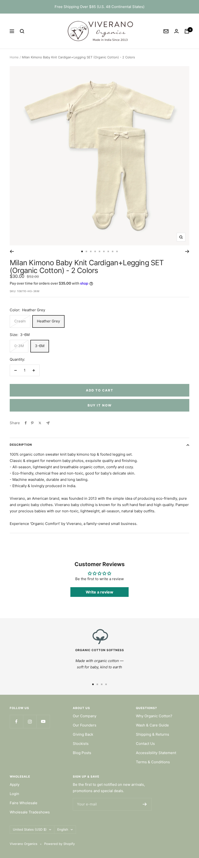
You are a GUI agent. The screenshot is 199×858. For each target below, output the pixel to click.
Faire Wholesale (23, 803)
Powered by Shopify (59, 844)
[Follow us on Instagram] (29, 721)
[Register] (145, 804)
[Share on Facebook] (26, 423)
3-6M (39, 345)
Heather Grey (48, 321)
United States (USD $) (30, 829)
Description (21, 444)
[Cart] (186, 31)
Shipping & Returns (152, 734)
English (62, 829)
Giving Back (83, 734)
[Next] (187, 251)
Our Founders (84, 725)
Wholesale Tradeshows (30, 812)
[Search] (22, 31)
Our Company (84, 716)
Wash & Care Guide (152, 725)
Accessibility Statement (156, 752)
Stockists (81, 743)
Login (14, 793)
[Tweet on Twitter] (40, 423)
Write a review (99, 592)
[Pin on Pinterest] (32, 423)
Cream (20, 321)
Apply (14, 784)
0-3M (19, 345)
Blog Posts (82, 752)
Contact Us (145, 743)
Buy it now (100, 405)
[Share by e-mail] (48, 423)
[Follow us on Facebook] (16, 721)
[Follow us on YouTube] (43, 721)
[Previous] (12, 251)
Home (14, 57)
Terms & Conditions (153, 762)
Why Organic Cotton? (154, 716)
